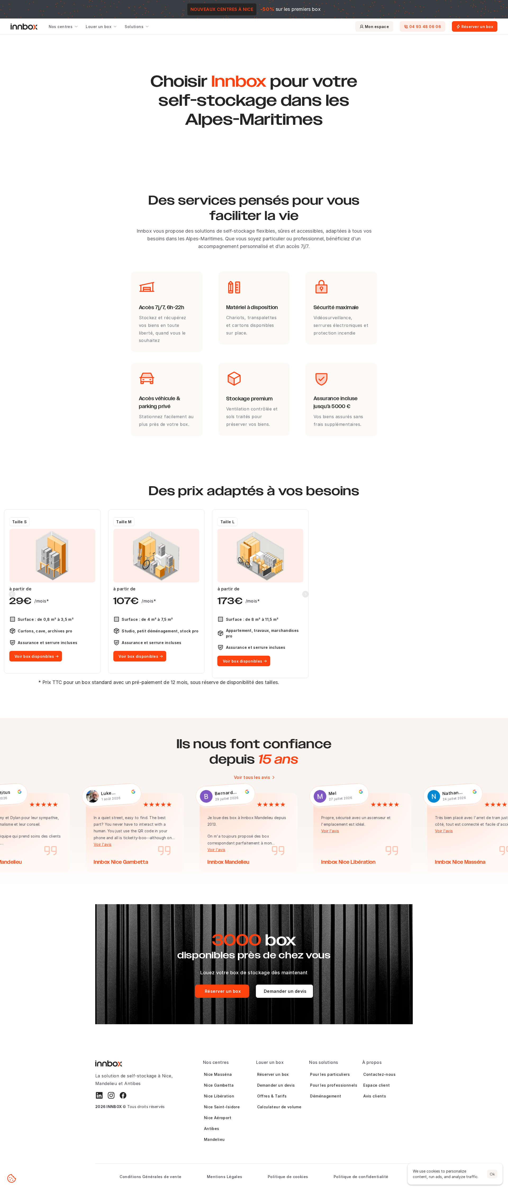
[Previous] (12, 594)
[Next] (305, 594)
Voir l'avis (100, 844)
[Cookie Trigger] (11, 1178)
